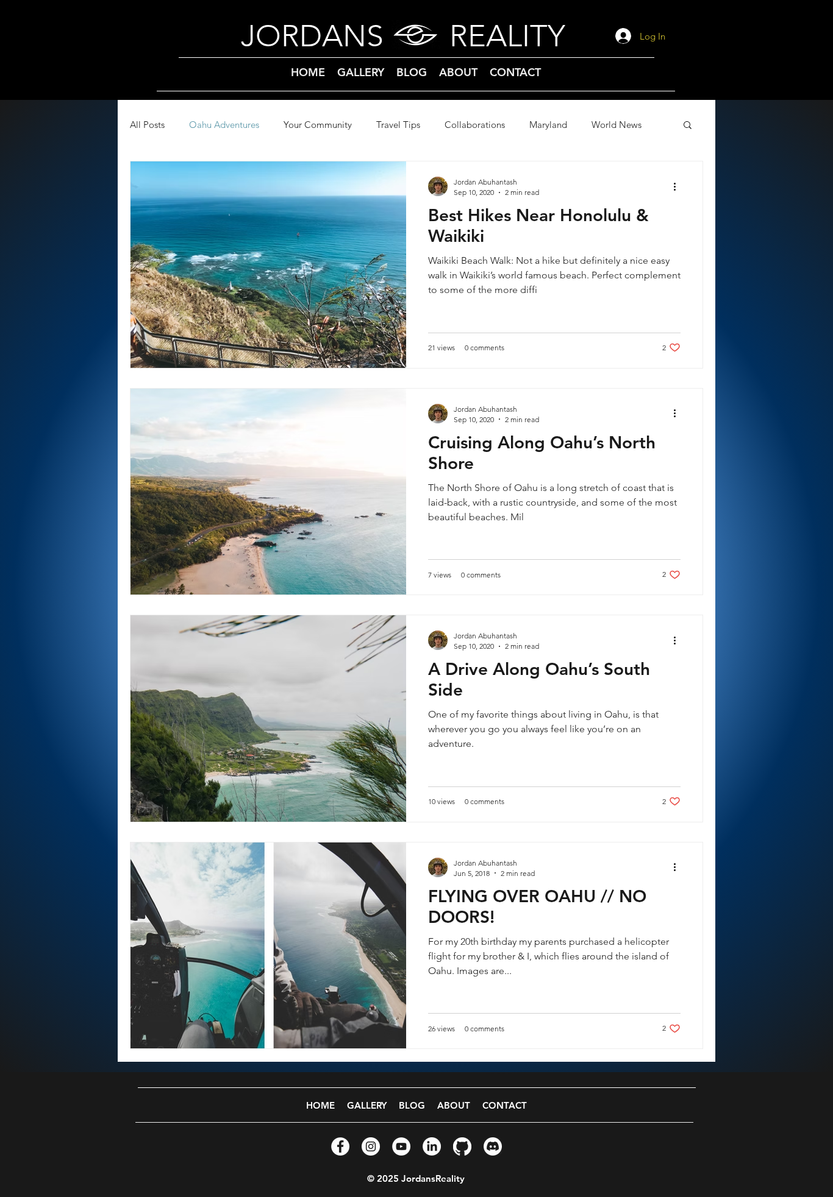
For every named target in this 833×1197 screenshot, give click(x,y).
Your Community (318, 124)
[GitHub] (462, 1146)
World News (617, 124)
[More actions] (678, 186)
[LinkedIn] (432, 1146)
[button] (687, 125)
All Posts (147, 124)
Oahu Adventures (224, 124)
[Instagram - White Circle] (371, 1146)
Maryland (548, 124)
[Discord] (493, 1146)
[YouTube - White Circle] (401, 1146)
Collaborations (475, 124)
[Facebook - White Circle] (340, 1146)
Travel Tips (398, 124)
